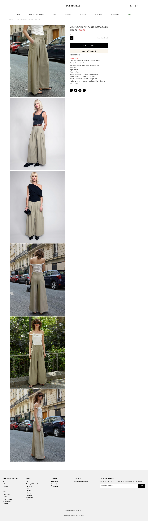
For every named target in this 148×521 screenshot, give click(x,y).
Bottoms (28, 493)
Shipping (5, 486)
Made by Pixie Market (32, 484)
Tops (27, 488)
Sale (27, 500)
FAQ (4, 481)
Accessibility (7, 501)
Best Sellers (29, 486)
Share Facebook (71, 90)
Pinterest (79, 90)
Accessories (29, 497)
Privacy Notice (7, 499)
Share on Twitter (75, 90)
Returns (5, 484)
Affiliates (5, 497)
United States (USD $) (73, 510)
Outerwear (29, 495)
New (27, 481)
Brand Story (6, 494)
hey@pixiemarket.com (81, 481)
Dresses (28, 490)
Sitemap (5, 503)
